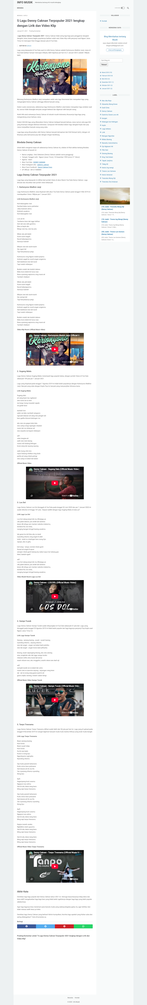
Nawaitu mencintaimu (110, 143)
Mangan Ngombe (108, 136)
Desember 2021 (108, 82)
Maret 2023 (107, 72)
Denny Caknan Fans (45, 167)
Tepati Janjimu (107, 161)
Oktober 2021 (107, 85)
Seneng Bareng (107, 153)
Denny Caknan (107, 111)
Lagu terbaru (106, 129)
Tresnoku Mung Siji (109, 178)
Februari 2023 (107, 75)
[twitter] (45, 926)
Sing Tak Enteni (107, 157)
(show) (29, 46)
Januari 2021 (107, 88)
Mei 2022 (106, 79)
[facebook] (26, 926)
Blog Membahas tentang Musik (115, 38)
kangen (104, 118)
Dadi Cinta (105, 108)
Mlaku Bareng (107, 139)
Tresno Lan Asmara (109, 171)
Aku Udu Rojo (106, 101)
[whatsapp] (83, 926)
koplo (104, 125)
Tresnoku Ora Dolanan (110, 182)
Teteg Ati (105, 164)
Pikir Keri (105, 150)
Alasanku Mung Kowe (109, 104)
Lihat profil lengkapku (115, 50)
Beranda (20, 8)
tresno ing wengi (108, 168)
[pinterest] (64, 926)
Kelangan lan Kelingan (110, 122)
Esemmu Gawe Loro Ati (110, 115)
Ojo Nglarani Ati (107, 146)
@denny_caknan (43, 165)
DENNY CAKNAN (39, 162)
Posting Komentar (34, 31)
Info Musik (25, 2)
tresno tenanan (107, 175)
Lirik (103, 132)
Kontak (104, 21)
